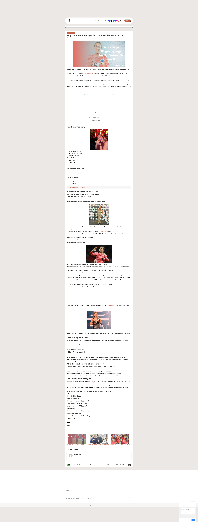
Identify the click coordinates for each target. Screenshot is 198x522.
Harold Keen (77, 454)
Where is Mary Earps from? (91, 105)
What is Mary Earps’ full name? (94, 117)
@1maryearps (91, 381)
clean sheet (110, 305)
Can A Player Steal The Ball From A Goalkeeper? (76, 187)
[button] (127, 21)
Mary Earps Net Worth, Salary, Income (93, 99)
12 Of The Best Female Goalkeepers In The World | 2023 (76, 444)
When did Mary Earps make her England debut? (95, 110)
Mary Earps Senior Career (91, 103)
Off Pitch (73, 32)
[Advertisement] (31, 7)
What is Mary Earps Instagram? (92, 112)
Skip (190, 519)
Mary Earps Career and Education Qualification (95, 101)
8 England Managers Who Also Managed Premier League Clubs (98, 444)
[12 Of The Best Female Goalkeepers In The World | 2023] (77, 439)
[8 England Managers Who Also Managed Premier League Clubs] (98, 439)
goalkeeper (102, 231)
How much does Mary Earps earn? (94, 116)
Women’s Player (110, 80)
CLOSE (112, 94)
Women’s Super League (77, 330)
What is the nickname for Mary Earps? (95, 120)
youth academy (90, 73)
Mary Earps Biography (90, 97)
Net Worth (68, 32)
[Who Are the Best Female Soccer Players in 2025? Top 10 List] (120, 439)
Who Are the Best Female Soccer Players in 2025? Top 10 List (120, 444)
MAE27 (79, 239)
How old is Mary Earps (92, 114)
